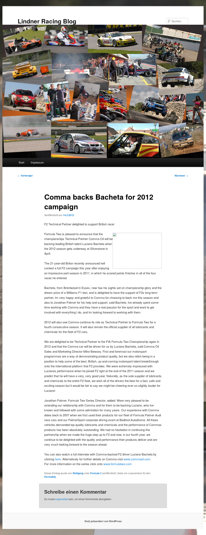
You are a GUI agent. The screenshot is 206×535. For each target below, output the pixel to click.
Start (21, 162)
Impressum (37, 162)
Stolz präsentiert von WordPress (103, 521)
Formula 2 (96, 473)
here (58, 459)
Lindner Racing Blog (47, 21)
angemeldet (61, 499)
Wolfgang (78, 473)
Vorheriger (25, 175)
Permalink (50, 477)
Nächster (181, 175)
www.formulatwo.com (117, 464)
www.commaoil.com (137, 459)
